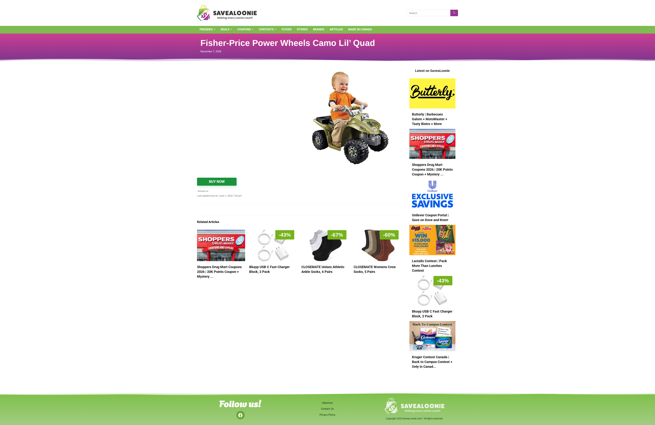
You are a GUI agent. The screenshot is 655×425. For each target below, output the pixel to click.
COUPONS (244, 29)
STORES (302, 29)
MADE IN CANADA (360, 29)
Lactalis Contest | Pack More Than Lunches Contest (429, 266)
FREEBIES (206, 29)
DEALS (225, 29)
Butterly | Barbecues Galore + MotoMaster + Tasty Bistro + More (429, 119)
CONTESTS (266, 29)
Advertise (327, 402)
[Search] (454, 13)
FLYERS (287, 29)
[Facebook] (240, 415)
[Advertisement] (239, 94)
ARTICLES (336, 29)
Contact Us (327, 408)
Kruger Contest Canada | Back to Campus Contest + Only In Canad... (432, 362)
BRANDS (318, 29)
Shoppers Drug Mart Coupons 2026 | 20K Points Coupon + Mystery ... (219, 272)
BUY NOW (217, 182)
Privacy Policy (327, 414)
